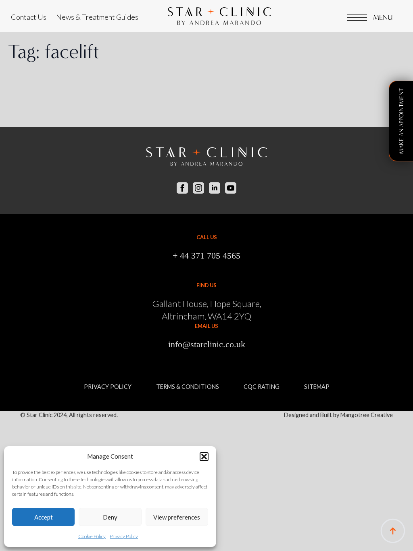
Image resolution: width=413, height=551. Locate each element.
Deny (110, 517)
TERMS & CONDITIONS (187, 386)
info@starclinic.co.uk (206, 344)
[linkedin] (214, 188)
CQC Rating (262, 386)
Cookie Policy (92, 536)
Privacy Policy (124, 536)
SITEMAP (317, 386)
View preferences (176, 517)
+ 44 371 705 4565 (206, 255)
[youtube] (230, 188)
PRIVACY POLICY (107, 386)
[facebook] (182, 188)
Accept (43, 517)
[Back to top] (393, 531)
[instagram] (198, 188)
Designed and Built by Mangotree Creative (338, 414)
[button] (204, 457)
